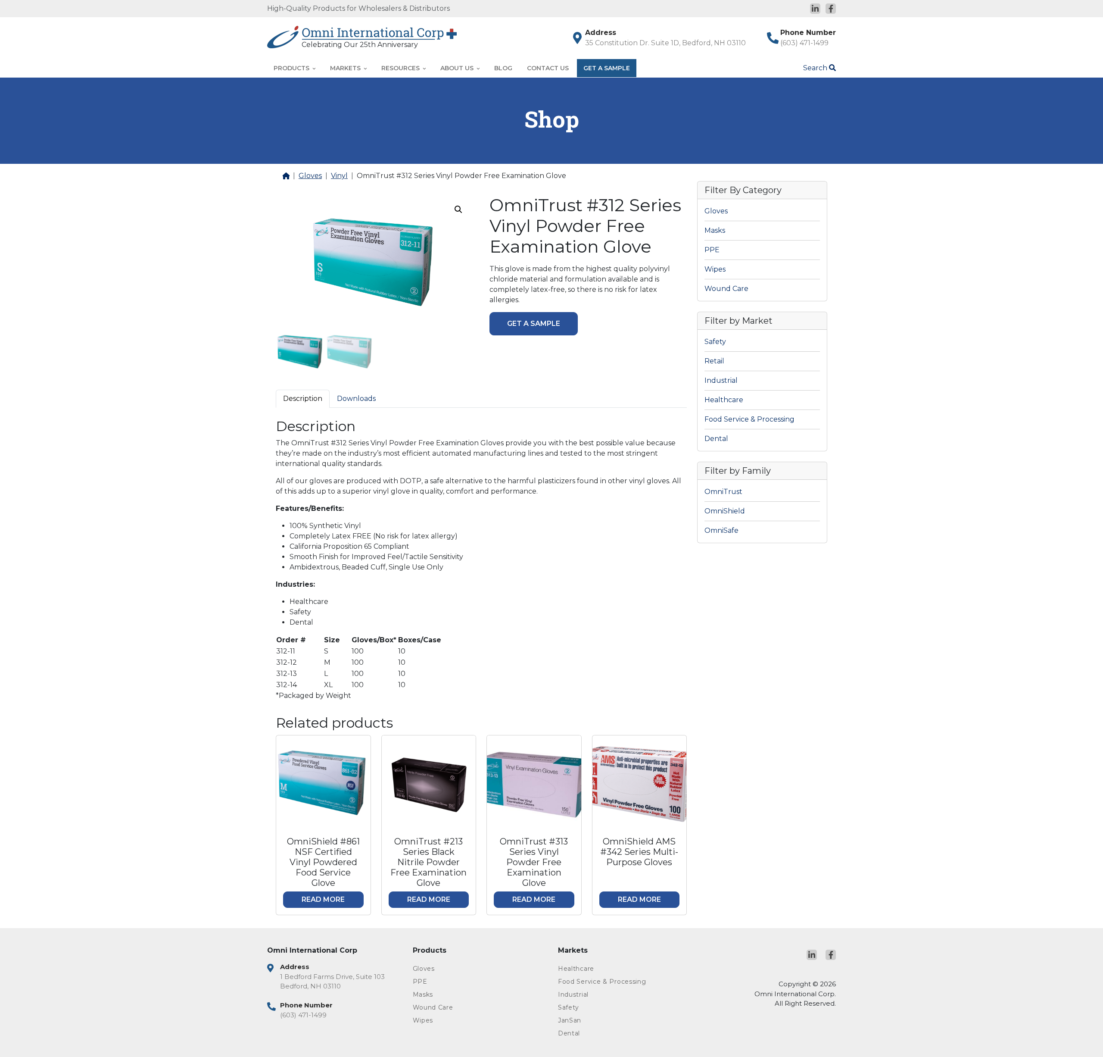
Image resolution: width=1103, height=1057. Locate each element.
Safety (715, 342)
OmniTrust (723, 492)
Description (302, 398)
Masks (714, 230)
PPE (712, 250)
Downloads (356, 398)
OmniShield (724, 511)
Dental (716, 439)
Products (292, 68)
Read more (323, 899)
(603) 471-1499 (804, 43)
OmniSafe (721, 530)
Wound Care (726, 289)
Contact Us (548, 68)
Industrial (721, 380)
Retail (714, 361)
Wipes (715, 269)
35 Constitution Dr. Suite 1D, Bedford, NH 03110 (665, 43)
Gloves (310, 176)
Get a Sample (533, 323)
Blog (503, 68)
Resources (401, 68)
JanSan (569, 1020)
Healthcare (723, 400)
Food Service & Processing (749, 419)
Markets (346, 68)
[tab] (303, 398)
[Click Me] (815, 8)
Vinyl (339, 176)
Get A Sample (606, 68)
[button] (458, 209)
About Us (457, 68)
